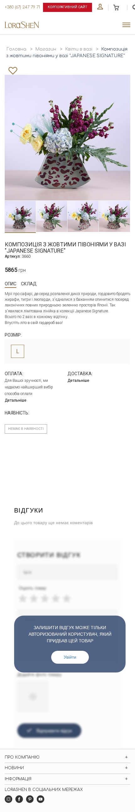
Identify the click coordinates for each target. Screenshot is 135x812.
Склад (29, 283)
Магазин (45, 49)
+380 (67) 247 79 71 (22, 7)
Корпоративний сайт (67, 7)
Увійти (70, 657)
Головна (16, 49)
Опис (10, 283)
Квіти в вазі (78, 49)
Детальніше (15, 400)
